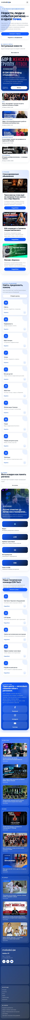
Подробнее (15, 208)
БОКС (5, 809)
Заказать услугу (15, 589)
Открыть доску (15, 296)
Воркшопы (4, 999)
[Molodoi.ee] (9, 950)
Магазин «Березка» (12, 260)
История (4, 989)
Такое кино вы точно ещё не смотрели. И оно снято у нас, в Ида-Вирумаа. (14, 197)
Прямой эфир (5, 997)
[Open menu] (27, 2)
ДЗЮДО (5, 877)
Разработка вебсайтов (7, 1007)
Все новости (15, 52)
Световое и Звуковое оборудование (11, 1015)
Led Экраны (5, 1013)
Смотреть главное (15, 33)
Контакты (4, 991)
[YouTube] (11, 961)
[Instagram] (7, 961)
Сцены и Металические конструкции (10, 1011)
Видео (3, 995)
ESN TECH (6, 740)
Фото (3, 993)
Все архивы (15, 485)
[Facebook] (4, 961)
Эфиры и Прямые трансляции (9, 1009)
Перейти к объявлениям (15, 37)
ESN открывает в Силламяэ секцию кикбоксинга (15, 229)
